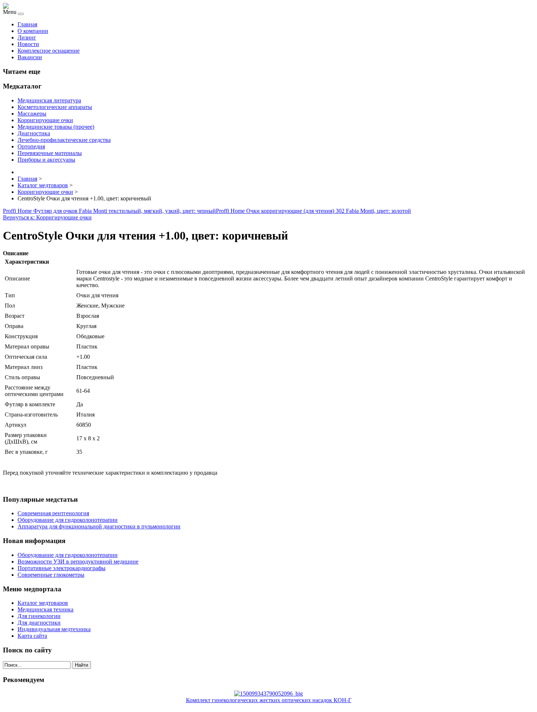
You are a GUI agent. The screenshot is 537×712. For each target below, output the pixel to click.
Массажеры (32, 113)
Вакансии (30, 57)
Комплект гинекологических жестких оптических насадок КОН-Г (268, 700)
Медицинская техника (45, 609)
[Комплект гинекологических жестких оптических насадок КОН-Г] (268, 693)
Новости (28, 44)
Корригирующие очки (45, 120)
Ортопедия (31, 146)
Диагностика (34, 133)
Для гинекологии (39, 616)
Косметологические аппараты (55, 107)
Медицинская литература (49, 100)
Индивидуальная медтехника (54, 629)
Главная (27, 24)
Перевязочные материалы (50, 153)
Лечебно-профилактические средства (64, 140)
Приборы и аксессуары (46, 160)
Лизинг (27, 37)
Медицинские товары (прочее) (56, 127)
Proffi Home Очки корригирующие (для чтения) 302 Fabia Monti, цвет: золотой (313, 211)
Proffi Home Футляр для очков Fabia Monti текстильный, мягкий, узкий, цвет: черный (109, 211)
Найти (81, 665)
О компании (33, 31)
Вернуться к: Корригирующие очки (47, 217)
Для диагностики (39, 622)
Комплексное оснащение (49, 51)
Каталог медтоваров (43, 603)
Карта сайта (32, 636)
